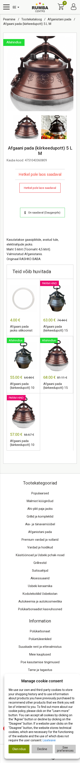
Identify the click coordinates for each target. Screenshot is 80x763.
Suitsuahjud (40, 570)
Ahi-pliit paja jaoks (40, 509)
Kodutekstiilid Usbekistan (40, 594)
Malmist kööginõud (40, 501)
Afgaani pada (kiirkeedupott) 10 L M (22, 443)
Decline (42, 749)
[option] (40, 73)
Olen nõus (19, 749)
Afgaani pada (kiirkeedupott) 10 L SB (22, 386)
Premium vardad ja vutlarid (40, 540)
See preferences (65, 749)
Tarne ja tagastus (40, 670)
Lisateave (49, 740)
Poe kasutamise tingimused (40, 662)
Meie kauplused (40, 654)
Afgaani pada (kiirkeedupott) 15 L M (55, 386)
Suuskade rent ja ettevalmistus (40, 647)
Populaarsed (40, 493)
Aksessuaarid (40, 578)
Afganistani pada (60, 19)
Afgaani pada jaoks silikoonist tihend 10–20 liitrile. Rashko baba (21, 329)
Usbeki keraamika (40, 586)
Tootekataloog (32, 19)
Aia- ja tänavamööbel (40, 524)
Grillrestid (40, 563)
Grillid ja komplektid (40, 516)
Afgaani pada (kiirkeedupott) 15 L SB (55, 329)
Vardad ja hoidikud (40, 547)
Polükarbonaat (40, 631)
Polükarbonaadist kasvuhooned (40, 609)
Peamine (9, 19)
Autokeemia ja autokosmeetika (40, 601)
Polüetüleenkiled (40, 639)
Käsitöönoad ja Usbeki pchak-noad (40, 555)
